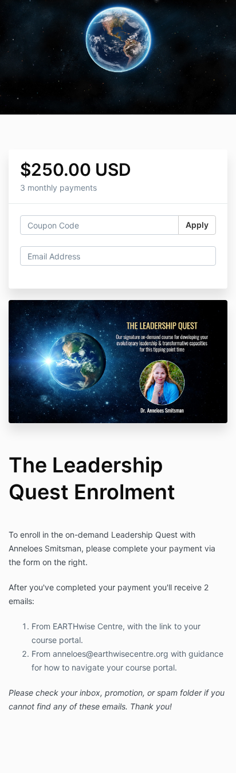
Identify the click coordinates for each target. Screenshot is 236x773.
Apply (197, 225)
